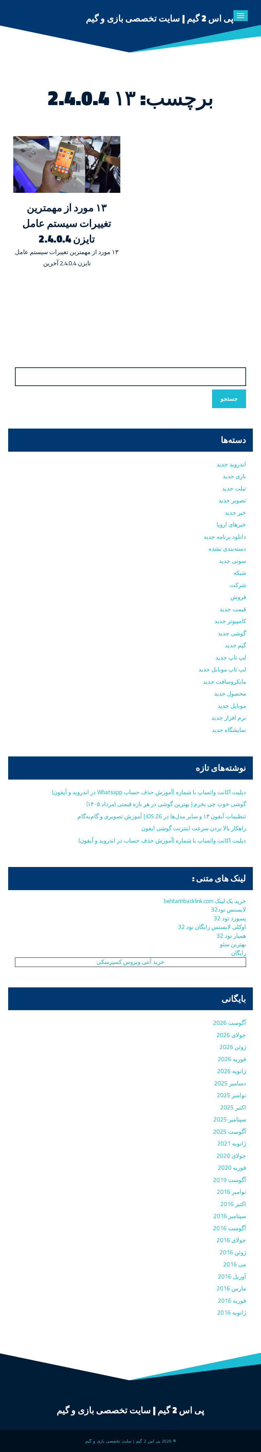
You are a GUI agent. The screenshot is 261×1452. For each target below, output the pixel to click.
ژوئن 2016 (233, 1252)
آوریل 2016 (232, 1276)
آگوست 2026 (229, 1022)
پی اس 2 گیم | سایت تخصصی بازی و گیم (159, 18)
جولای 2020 (231, 1155)
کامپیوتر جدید (230, 621)
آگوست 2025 (229, 1131)
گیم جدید (235, 645)
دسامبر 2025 (230, 1083)
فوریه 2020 (232, 1167)
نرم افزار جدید (228, 717)
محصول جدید (230, 693)
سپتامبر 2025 (229, 1119)
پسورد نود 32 (230, 918)
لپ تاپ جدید (230, 657)
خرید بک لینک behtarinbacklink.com (205, 901)
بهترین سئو (233, 944)
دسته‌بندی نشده (227, 548)
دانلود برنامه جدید (225, 536)
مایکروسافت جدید (224, 681)
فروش (238, 597)
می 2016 (234, 1264)
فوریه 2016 (232, 1300)
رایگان (238, 953)
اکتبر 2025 (233, 1107)
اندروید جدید (231, 464)
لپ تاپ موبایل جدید (222, 669)
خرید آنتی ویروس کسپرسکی (130, 961)
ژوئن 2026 (233, 1046)
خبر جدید (235, 512)
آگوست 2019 (229, 1179)
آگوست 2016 (229, 1228)
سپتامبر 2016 (229, 1216)
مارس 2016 (231, 1288)
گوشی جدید (232, 633)
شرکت (238, 585)
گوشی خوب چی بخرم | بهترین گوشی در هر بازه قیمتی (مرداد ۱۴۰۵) (166, 804)
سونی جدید (232, 560)
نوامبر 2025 (231, 1095)
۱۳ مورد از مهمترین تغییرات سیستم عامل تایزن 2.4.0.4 (66, 223)
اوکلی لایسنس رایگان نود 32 (212, 926)
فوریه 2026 (232, 1059)
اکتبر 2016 (233, 1204)
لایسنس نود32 (228, 909)
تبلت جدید (234, 488)
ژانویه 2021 (231, 1143)
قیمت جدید (233, 609)
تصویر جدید (232, 500)
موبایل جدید (232, 705)
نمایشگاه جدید (229, 729)
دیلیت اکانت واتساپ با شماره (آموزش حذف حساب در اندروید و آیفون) (162, 840)
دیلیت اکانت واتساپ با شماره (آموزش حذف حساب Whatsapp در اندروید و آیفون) (149, 792)
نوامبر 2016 (231, 1191)
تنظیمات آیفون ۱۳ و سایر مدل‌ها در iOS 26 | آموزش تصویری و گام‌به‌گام (161, 816)
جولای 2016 (231, 1240)
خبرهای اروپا (231, 524)
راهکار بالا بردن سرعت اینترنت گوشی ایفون (193, 828)
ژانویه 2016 (231, 1312)
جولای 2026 (231, 1035)
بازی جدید (234, 476)
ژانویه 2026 (231, 1071)
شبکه (239, 572)
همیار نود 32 (231, 935)
